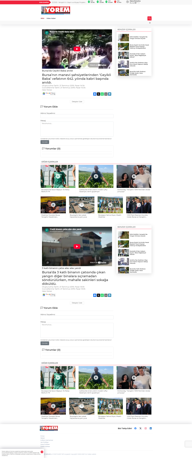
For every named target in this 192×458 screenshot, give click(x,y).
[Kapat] (42, 451)
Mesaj (43, 120)
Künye (42, 436)
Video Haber (51, 18)
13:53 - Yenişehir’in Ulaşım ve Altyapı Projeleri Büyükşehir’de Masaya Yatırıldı (68, 2)
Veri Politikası (44, 442)
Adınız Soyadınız (47, 113)
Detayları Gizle (77, 102)
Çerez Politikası (45, 444)
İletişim (42, 438)
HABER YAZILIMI (45, 454)
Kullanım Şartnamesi (46, 440)
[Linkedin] (151, 428)
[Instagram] (146, 428)
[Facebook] (135, 428)
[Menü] (150, 22)
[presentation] (85, 2)
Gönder (45, 142)
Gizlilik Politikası (45, 446)
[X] (140, 428)
